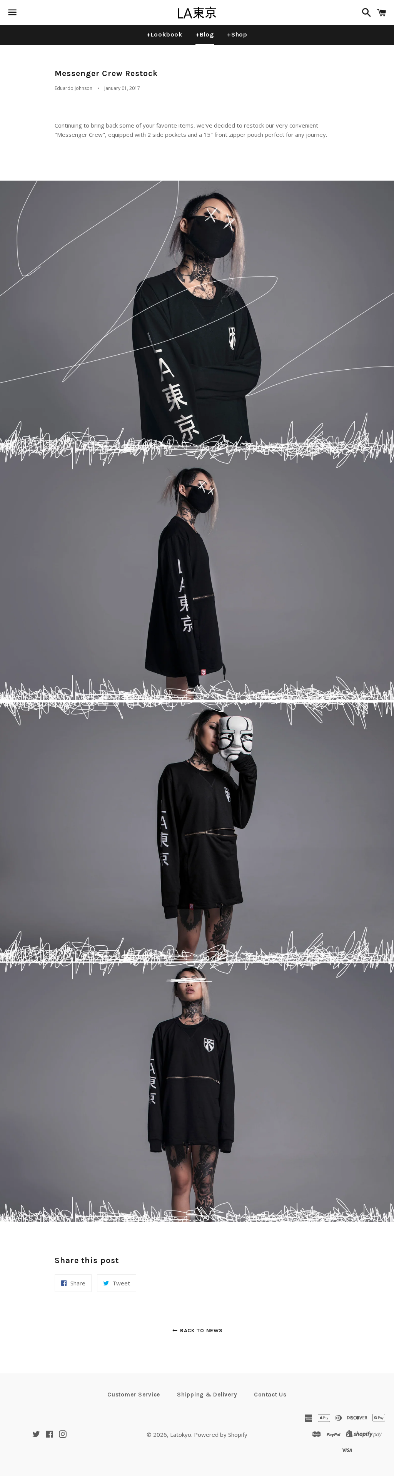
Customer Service (133, 1394)
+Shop (237, 34)
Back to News (200, 1330)
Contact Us (270, 1394)
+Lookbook (164, 34)
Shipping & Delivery (207, 1394)
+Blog (204, 34)
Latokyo (180, 1434)
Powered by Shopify (220, 1434)
